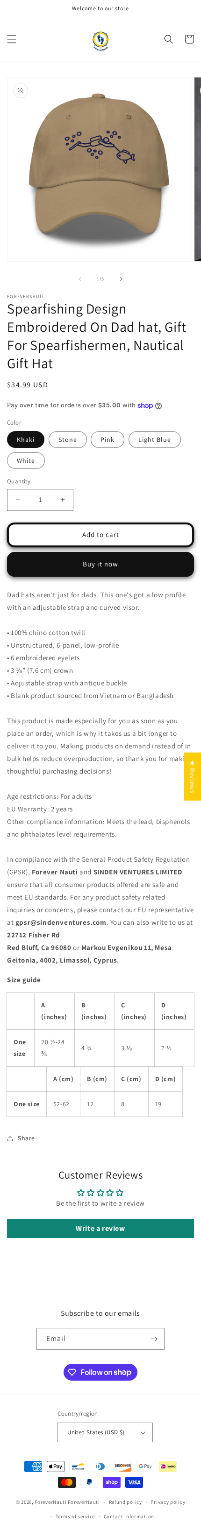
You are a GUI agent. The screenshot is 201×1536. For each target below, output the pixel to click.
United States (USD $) (95, 1432)
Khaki (26, 439)
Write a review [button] (100, 1228)
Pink (107, 439)
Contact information (129, 1516)
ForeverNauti (50, 1502)
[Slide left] (80, 279)
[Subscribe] (154, 1339)
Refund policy (125, 1502)
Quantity (18, 481)
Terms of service (75, 1516)
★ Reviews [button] (192, 776)
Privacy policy (168, 1502)
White (26, 460)
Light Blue (154, 439)
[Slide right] (121, 279)
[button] (11, 39)
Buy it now (100, 563)
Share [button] (26, 1138)
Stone (67, 439)
